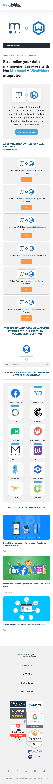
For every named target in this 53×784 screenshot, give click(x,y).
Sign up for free (26, 132)
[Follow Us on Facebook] (8, 771)
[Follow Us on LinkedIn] (26, 771)
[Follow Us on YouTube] (35, 771)
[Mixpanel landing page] (14, 28)
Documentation (13, 45)
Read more (7, 551)
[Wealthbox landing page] (38, 28)
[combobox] (26, 364)
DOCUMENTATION (10, 149)
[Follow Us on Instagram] (17, 771)
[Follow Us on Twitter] (44, 771)
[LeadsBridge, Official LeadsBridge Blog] (12, 5)
